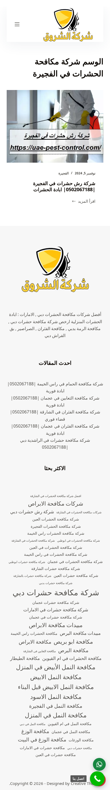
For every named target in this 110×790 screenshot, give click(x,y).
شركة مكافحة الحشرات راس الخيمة (55, 533)
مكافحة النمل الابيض (55, 677)
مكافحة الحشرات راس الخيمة (34, 633)
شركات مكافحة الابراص (55, 503)
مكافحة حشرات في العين (56, 754)
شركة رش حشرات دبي (32, 512)
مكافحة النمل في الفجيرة (55, 705)
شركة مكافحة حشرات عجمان (55, 602)
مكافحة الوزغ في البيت (42, 739)
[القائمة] (17, 24)
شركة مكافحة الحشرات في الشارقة (33, 540)
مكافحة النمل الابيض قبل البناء (56, 687)
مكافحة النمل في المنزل (56, 715)
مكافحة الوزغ (35, 731)
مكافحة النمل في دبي (32, 724)
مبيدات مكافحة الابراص (55, 625)
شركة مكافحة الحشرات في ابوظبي (78, 540)
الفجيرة (63, 173)
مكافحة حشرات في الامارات (42, 747)
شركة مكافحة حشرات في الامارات (55, 610)
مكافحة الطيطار (25, 658)
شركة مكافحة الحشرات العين (55, 519)
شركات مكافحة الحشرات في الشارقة (78, 512)
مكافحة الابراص (35, 641)
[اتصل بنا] (97, 778)
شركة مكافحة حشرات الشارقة (55, 568)
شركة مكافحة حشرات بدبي (55, 583)
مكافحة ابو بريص (73, 641)
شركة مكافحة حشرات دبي (56, 592)
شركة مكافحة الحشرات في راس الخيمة (55, 554)
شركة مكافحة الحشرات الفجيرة (56, 526)
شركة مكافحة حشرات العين (76, 575)
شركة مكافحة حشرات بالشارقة (32, 576)
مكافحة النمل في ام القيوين (70, 723)
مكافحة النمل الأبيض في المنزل (55, 667)
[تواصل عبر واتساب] (99, 764)
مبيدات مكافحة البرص (80, 633)
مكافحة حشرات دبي (79, 748)
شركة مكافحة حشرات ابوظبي (27, 562)
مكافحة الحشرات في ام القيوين (71, 658)
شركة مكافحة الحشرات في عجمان (75, 561)
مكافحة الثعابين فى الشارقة (39, 651)
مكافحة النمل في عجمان (71, 731)
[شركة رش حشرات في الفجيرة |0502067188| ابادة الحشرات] (55, 126)
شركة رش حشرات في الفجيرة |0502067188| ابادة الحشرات (64, 186)
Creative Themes (86, 783)
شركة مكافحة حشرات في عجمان (55, 617)
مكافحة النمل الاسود (55, 697)
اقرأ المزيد (84, 201)
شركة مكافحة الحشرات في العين (55, 547)
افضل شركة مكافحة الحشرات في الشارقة (55, 496)
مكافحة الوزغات (81, 739)
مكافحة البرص (73, 650)
